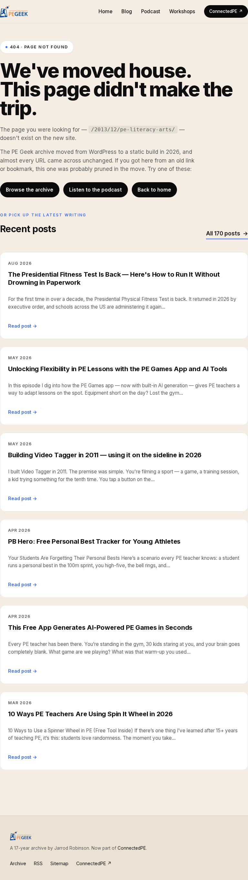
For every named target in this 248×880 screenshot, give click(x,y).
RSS (38, 863)
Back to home (154, 190)
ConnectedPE (132, 848)
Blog (126, 11)
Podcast (150, 11)
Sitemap (59, 863)
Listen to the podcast (95, 190)
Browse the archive (29, 190)
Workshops (182, 11)
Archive (18, 863)
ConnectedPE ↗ (226, 11)
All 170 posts (223, 233)
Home (105, 11)
